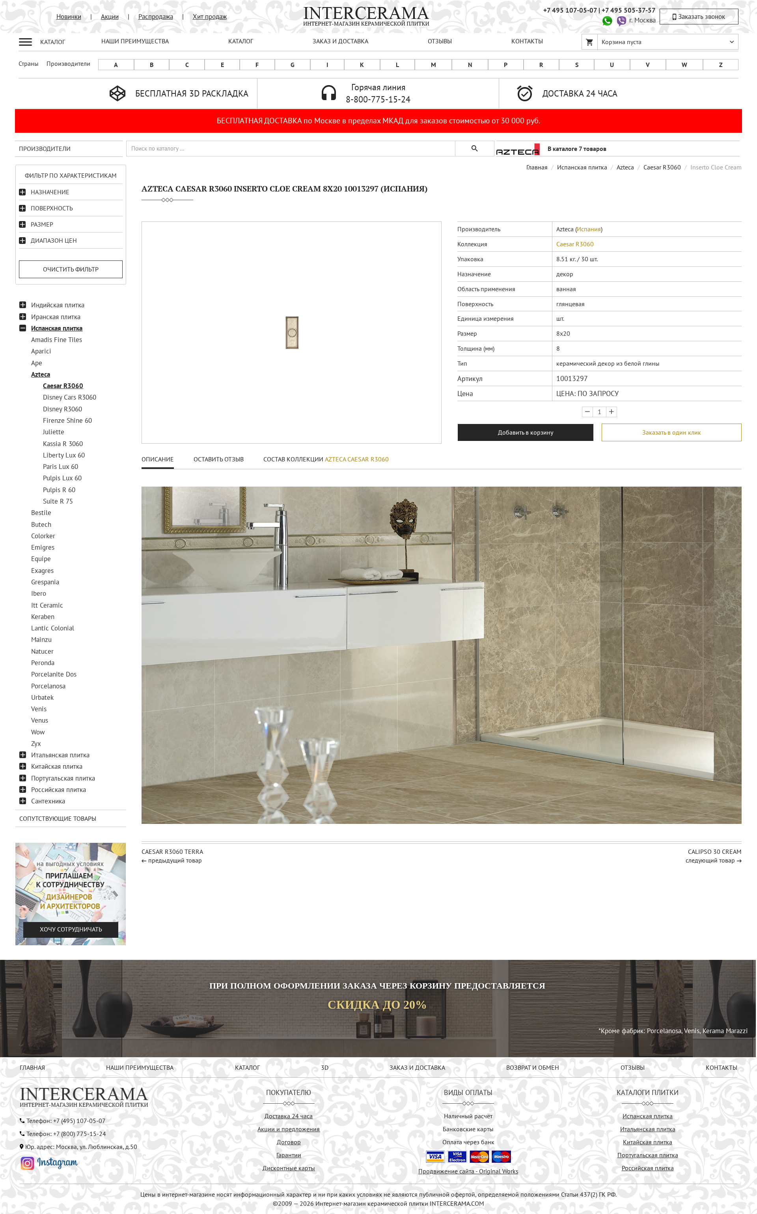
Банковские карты (468, 1129)
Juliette (53, 432)
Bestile (41, 512)
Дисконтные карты (289, 1168)
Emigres (42, 547)
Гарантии (288, 1155)
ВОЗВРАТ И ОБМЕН (532, 1067)
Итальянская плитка (60, 755)
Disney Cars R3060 (69, 397)
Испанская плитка (56, 328)
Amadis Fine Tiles (56, 339)
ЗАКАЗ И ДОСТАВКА (340, 41)
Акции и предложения (288, 1129)
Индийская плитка (57, 305)
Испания (589, 229)
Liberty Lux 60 (64, 455)
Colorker (43, 536)
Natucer (42, 651)
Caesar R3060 (63, 385)
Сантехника (48, 801)
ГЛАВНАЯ (32, 1067)
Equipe (41, 558)
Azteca (40, 374)
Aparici (41, 351)
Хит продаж (210, 16)
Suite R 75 (58, 501)
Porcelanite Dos (53, 674)
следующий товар (710, 860)
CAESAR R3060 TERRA (172, 851)
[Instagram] (49, 1162)
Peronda (42, 662)
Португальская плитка (63, 778)
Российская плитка (58, 789)
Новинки (68, 16)
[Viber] (621, 20)
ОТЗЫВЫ (440, 41)
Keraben (42, 616)
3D (324, 1067)
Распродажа (155, 16)
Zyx (36, 743)
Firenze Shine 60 (67, 420)
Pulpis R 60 (59, 489)
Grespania (45, 582)
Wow (38, 732)
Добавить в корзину (525, 432)
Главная (537, 167)
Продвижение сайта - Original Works (468, 1171)
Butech (41, 524)
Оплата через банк (468, 1142)
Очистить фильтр (71, 269)
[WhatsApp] (607, 20)
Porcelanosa (48, 686)
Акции (110, 16)
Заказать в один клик (671, 432)
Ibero (38, 593)
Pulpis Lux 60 (62, 478)
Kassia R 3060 (63, 443)
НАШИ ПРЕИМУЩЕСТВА (135, 41)
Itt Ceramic (47, 605)
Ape (36, 363)
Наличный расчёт (468, 1116)
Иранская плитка (55, 316)
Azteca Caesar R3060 (357, 459)
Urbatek (42, 697)
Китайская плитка (56, 766)
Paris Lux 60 (60, 466)
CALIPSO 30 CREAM (715, 851)
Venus (39, 720)
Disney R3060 (62, 409)
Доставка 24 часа (289, 1116)
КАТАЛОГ (240, 41)
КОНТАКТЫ (527, 41)
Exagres (42, 570)
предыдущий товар (175, 860)
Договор (289, 1142)
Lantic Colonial (52, 628)
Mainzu (41, 639)
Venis (39, 709)
